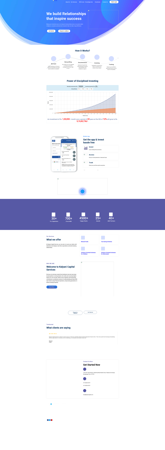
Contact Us (105, 2)
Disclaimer (72, 447)
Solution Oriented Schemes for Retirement (108, 253)
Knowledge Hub (89, 2)
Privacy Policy (82, 447)
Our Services (74, 2)
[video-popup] (82, 191)
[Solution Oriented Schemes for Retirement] (103, 248)
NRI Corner (81, 2)
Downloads (97, 2)
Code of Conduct (94, 447)
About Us (68, 2)
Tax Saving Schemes (106, 241)
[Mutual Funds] (83, 238)
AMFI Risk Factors (108, 447)
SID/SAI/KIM (87, 447)
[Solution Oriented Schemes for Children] (83, 248)
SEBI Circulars (101, 447)
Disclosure (76, 447)
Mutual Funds (84, 241)
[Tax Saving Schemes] (103, 238)
